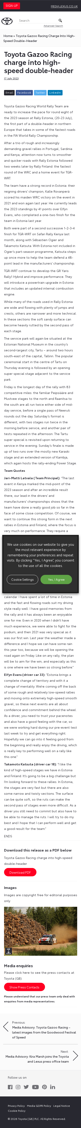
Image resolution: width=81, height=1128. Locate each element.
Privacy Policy (16, 1105)
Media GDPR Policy (39, 1105)
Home (8, 35)
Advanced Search (53, 25)
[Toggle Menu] (75, 21)
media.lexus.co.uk (64, 6)
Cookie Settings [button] (22, 579)
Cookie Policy (16, 1110)
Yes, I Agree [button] (56, 579)
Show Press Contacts (24, 987)
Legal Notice (61, 1105)
